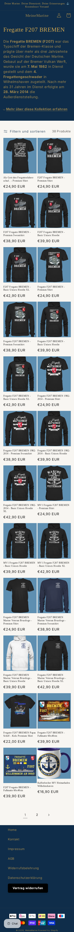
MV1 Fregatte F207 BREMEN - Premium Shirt (53, 507)
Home (12, 830)
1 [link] (25, 815)
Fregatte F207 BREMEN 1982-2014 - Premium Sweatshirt (19, 452)
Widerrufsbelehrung (23, 868)
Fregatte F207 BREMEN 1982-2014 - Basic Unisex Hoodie (53, 452)
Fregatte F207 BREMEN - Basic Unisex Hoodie (51, 343)
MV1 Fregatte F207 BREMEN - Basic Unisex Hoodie (19, 564)
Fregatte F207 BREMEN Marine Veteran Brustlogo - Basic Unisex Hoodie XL (51, 678)
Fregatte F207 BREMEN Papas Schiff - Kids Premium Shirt (19, 734)
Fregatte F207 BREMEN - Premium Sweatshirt (17, 343)
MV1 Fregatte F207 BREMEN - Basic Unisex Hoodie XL (53, 564)
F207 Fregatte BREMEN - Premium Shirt (51, 179)
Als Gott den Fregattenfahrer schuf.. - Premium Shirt (18, 179)
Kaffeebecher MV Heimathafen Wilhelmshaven (53, 784)
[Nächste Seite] (48, 815)
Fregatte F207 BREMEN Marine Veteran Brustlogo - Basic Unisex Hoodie (17, 678)
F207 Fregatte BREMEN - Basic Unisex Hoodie (51, 234)
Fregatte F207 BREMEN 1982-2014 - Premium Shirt (53, 397)
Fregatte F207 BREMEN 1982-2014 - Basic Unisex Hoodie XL (19, 508)
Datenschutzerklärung (25, 878)
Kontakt (14, 839)
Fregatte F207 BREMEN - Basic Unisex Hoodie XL (17, 397)
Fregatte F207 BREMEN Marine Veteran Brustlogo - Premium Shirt (17, 620)
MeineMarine (31, 930)
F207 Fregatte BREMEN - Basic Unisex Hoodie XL (17, 288)
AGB (11, 858)
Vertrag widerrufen (28, 888)
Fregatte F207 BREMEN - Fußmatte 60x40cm (51, 734)
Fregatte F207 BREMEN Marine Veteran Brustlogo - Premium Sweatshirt (51, 620)
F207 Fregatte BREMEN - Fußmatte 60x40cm (17, 789)
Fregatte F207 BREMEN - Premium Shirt (51, 288)
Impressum (16, 849)
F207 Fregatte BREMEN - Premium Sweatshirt (17, 234)
